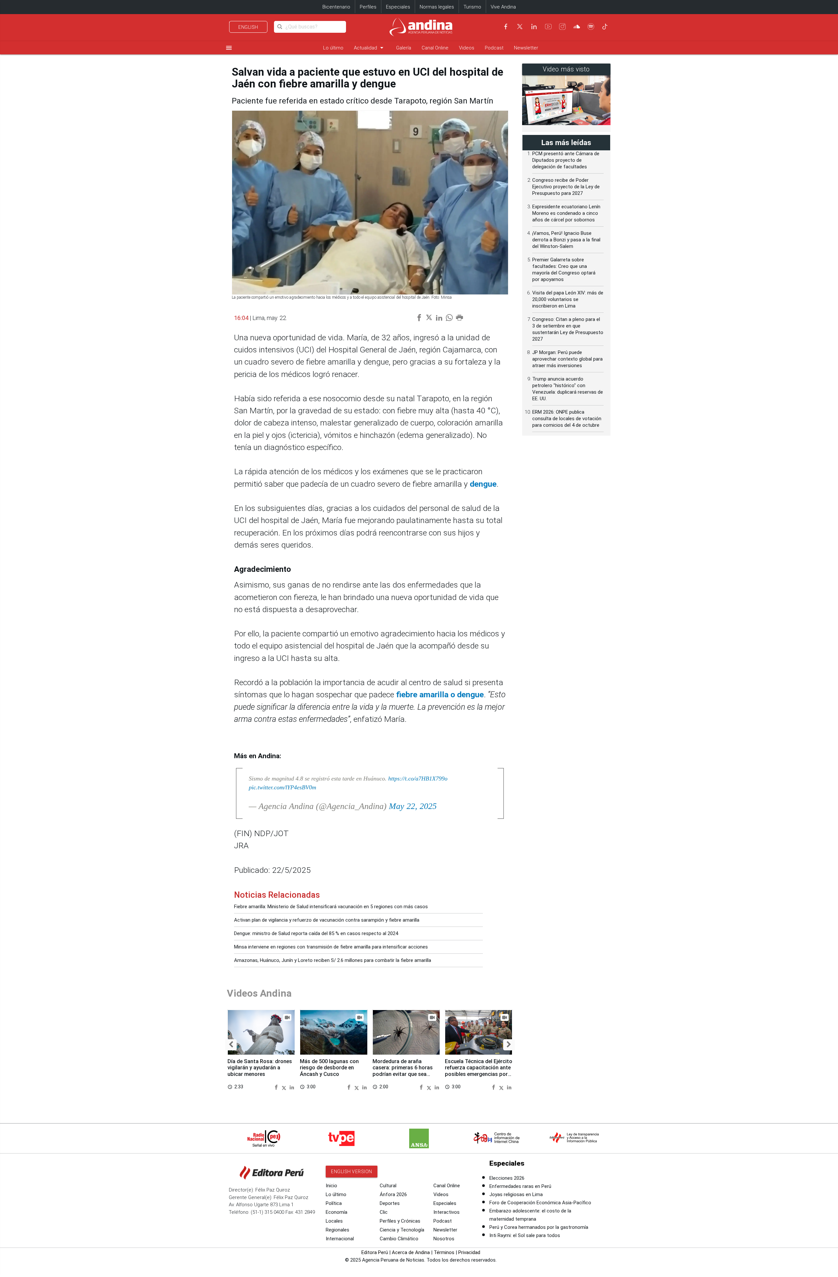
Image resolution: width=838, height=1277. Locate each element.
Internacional (340, 1239)
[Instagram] (562, 26)
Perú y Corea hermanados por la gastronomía (538, 1227)
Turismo (472, 7)
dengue (483, 484)
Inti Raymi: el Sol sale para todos (524, 1235)
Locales (334, 1221)
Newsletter (526, 48)
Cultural (388, 1186)
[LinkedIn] (533, 26)
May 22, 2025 (413, 806)
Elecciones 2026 (506, 1178)
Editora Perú (374, 1252)
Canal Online (435, 48)
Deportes (390, 1203)
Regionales (337, 1230)
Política (334, 1203)
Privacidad (469, 1252)
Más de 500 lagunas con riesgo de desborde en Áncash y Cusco (329, 1068)
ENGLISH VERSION (351, 1171)
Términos (444, 1252)
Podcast (494, 48)
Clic (384, 1212)
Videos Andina (259, 993)
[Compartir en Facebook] (277, 1087)
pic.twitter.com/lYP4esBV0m (282, 787)
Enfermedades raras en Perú (520, 1186)
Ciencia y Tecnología (402, 1230)
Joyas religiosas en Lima (516, 1194)
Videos (466, 48)
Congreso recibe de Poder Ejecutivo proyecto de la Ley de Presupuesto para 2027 (566, 186)
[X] (519, 26)
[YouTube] (548, 26)
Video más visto (566, 69)
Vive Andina (503, 7)
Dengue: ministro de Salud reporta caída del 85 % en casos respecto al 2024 (316, 933)
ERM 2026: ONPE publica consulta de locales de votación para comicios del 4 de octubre (566, 418)
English (248, 27)
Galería (403, 48)
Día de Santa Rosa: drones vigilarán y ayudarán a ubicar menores (260, 1068)
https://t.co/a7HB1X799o (417, 778)
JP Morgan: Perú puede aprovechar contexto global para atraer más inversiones (567, 358)
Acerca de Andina (411, 1252)
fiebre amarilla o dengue (440, 694)
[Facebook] (505, 26)
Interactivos (446, 1212)
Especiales (398, 7)
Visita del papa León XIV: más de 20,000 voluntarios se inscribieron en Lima (567, 299)
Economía (336, 1212)
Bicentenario (336, 7)
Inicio (331, 1186)
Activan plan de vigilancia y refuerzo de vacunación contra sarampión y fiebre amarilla (326, 920)
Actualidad (370, 47)
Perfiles (368, 7)
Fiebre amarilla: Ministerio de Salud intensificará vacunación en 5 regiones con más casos (331, 907)
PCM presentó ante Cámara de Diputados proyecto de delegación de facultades (565, 160)
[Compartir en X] (285, 1087)
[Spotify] (590, 26)
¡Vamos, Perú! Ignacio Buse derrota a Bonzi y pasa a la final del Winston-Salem (566, 239)
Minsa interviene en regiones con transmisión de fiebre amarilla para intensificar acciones (331, 947)
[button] (231, 1044)
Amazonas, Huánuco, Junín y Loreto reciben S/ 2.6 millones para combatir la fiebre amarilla (332, 960)
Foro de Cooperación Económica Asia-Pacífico (540, 1203)
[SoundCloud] (576, 26)
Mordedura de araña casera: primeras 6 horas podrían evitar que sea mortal (403, 1071)
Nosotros (443, 1239)
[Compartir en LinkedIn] (292, 1087)
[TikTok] (604, 26)
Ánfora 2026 (393, 1194)
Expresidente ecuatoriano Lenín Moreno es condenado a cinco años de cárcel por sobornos (566, 213)
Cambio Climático (399, 1239)
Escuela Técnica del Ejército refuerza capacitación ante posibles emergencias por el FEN (478, 1071)
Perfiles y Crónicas (400, 1221)
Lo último (333, 48)
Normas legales (437, 7)
